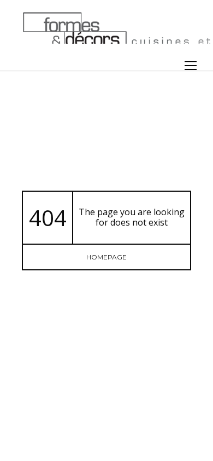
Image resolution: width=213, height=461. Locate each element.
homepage (106, 257)
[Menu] (191, 65)
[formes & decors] (107, 27)
